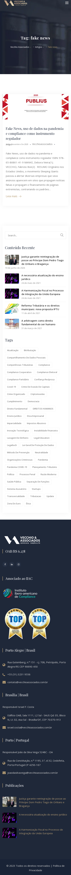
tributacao (35, 496)
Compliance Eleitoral (47, 372)
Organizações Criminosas (20, 459)
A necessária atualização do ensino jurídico (42, 277)
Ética (28, 503)
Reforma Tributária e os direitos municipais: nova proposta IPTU (40, 307)
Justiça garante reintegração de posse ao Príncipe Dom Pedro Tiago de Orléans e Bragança (42, 260)
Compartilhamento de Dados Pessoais (26, 357)
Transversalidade (16, 496)
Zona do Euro (14, 503)
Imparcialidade (14, 423)
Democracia (33, 401)
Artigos (9, 144)
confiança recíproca (44, 379)
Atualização (12, 350)
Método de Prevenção (18, 452)
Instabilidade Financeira (46, 430)
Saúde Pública (14, 481)
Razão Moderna (48, 474)
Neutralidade (41, 452)
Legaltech (12, 445)
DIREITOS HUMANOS (43, 408)
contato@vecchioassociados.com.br (27, 682)
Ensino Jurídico (14, 415)
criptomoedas (38, 394)
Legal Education (42, 437)
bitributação (30, 350)
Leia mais (11, 196)
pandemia (43, 459)
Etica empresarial (35, 415)
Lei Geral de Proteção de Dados (38, 445)
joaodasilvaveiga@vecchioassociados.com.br (32, 772)
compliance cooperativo (19, 372)
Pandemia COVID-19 (17, 467)
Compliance (44, 364)
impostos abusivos (36, 423)
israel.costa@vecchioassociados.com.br (29, 727)
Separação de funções (38, 481)
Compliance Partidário (18, 379)
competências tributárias (20, 364)
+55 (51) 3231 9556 (18, 674)
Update (50, 496)
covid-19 (11, 386)
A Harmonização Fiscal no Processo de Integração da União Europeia (42, 292)
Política (10, 474)
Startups (36, 488)
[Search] (62, 235)
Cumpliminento (14, 401)
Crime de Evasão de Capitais (35, 386)
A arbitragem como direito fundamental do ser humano (38, 322)
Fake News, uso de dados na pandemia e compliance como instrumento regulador (35, 133)
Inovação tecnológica (18, 430)
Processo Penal (27, 474)
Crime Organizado (16, 394)
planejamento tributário (44, 467)
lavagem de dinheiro (17, 437)
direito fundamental (17, 408)
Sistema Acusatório (16, 488)
